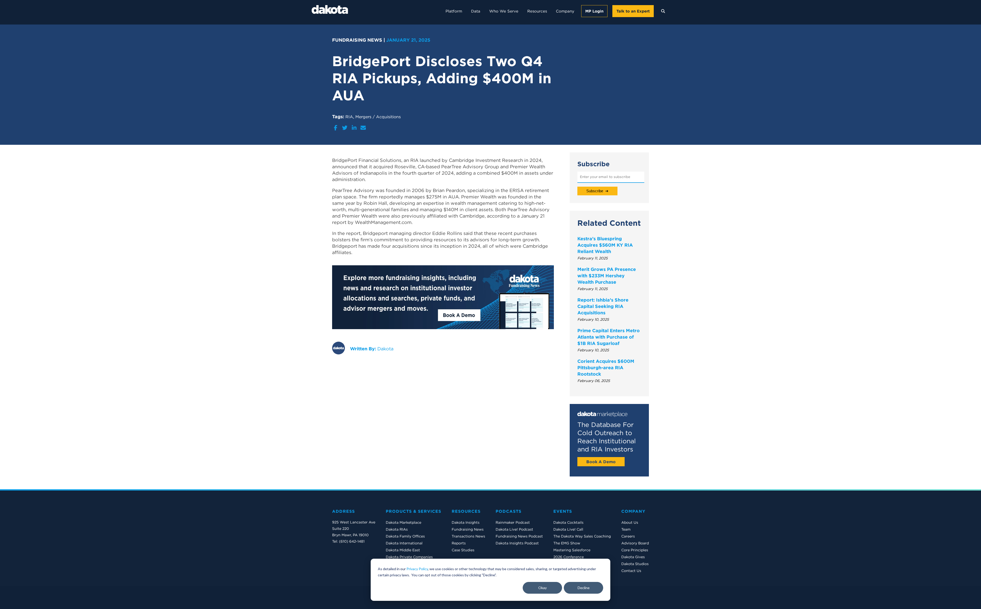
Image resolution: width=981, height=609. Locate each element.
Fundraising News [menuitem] (468, 529)
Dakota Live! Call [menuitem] (568, 529)
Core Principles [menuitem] (634, 550)
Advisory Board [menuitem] (635, 543)
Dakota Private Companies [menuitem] (409, 557)
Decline (584, 588)
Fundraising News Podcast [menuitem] (519, 536)
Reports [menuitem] (459, 543)
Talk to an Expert (633, 11)
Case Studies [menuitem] (463, 550)
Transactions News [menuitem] (468, 536)
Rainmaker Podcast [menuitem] (513, 522)
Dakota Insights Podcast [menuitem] (517, 543)
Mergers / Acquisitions (378, 116)
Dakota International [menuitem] (404, 543)
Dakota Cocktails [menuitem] (568, 522)
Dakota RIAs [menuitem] (397, 529)
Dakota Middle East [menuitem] (403, 550)
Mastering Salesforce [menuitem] (571, 550)
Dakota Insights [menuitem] (466, 522)
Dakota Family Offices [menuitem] (405, 536)
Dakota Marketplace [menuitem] (403, 522)
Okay (542, 588)
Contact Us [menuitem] (631, 570)
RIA (349, 116)
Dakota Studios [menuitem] (635, 564)
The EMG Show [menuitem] (566, 543)
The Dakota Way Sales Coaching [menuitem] (582, 536)
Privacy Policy (417, 569)
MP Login (594, 11)
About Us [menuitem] (629, 522)
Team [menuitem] (625, 529)
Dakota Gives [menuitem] (633, 557)
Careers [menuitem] (628, 536)
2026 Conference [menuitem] (568, 557)
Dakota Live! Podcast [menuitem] (514, 529)
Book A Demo (601, 461)
